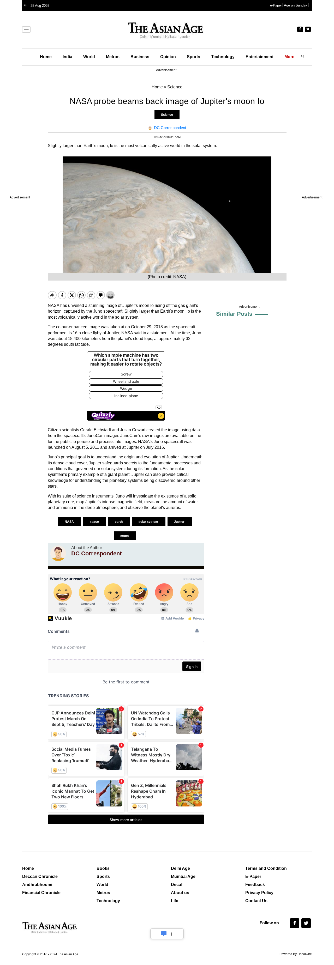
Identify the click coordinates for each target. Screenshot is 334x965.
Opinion (168, 56)
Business (139, 56)
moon (124, 536)
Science (167, 115)
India (67, 56)
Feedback (255, 884)
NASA (70, 522)
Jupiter (179, 522)
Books (103, 868)
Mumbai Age (183, 876)
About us (180, 892)
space (95, 522)
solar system (149, 522)
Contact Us (256, 901)
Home (46, 56)
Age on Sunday (295, 5)
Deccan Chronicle (40, 876)
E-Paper (253, 876)
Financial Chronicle (41, 892)
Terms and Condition (266, 868)
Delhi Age (180, 868)
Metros (113, 56)
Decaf (176, 884)
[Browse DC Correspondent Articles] (58, 553)
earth (119, 522)
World (89, 56)
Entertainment (259, 56)
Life (174, 901)
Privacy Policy (259, 892)
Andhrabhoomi (37, 884)
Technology (223, 56)
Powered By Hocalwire (295, 954)
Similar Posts (234, 314)
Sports (193, 56)
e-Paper (276, 5)
